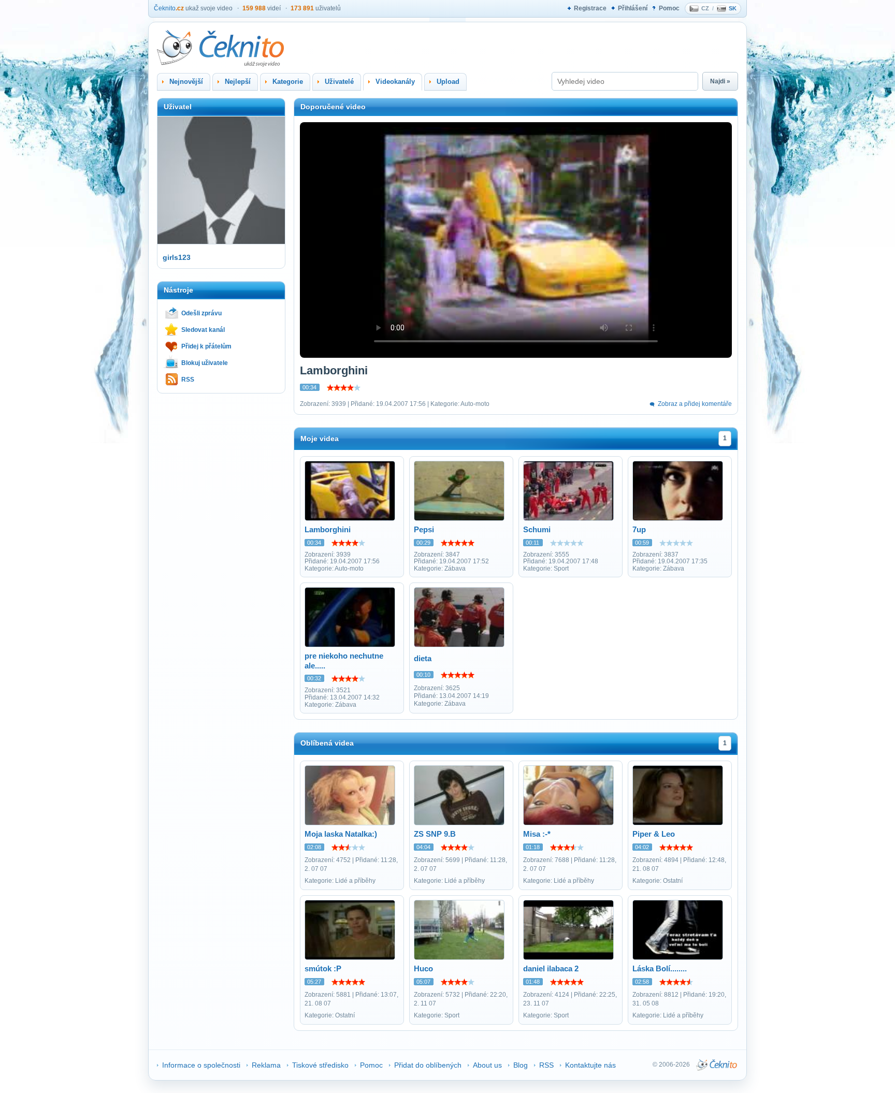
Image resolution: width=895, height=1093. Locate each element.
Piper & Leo (653, 833)
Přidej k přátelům (206, 346)
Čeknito (169, 8)
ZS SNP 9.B (435, 833)
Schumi (537, 529)
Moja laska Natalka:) (341, 833)
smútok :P (323, 968)
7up (639, 529)
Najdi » (720, 81)
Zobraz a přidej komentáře (695, 403)
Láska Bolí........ (659, 968)
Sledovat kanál (203, 329)
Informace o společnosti (201, 1065)
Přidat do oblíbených (427, 1065)
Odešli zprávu (201, 313)
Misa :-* (537, 833)
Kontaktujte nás (590, 1065)
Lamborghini (328, 529)
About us (487, 1065)
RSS (187, 379)
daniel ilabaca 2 (551, 968)
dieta (422, 658)
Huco (423, 968)
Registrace (590, 8)
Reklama (266, 1065)
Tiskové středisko (320, 1065)
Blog (520, 1065)
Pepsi (424, 529)
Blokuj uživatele (204, 363)
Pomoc (669, 8)
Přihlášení (632, 8)
